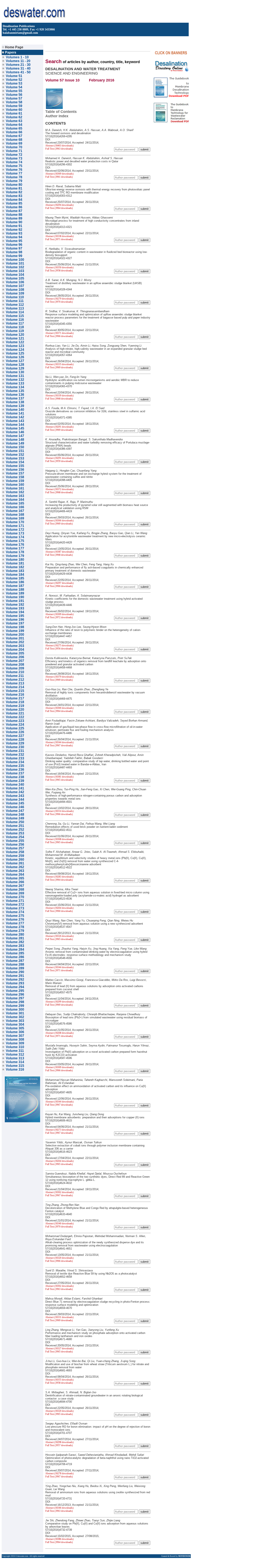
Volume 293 (15, 983)
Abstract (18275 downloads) (59, 645)
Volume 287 (15, 961)
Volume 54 (14, 87)
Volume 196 (15, 619)
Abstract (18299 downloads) (59, 1001)
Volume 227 (15, 736)
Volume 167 (15, 511)
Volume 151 (15, 451)
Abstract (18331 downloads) (59, 1317)
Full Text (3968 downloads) (59, 398)
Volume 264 (15, 874)
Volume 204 (15, 649)
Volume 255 (15, 841)
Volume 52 (14, 79)
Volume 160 (15, 484)
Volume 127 (15, 361)
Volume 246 (15, 807)
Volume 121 (15, 338)
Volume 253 (15, 833)
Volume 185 (15, 578)
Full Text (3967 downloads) (59, 745)
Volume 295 (15, 990)
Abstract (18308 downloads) (59, 839)
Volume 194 (15, 612)
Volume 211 (15, 676)
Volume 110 (15, 297)
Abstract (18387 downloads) (59, 551)
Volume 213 (15, 683)
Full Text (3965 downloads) (59, 779)
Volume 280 (15, 934)
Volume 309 (15, 1043)
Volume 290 (15, 972)
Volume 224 (15, 724)
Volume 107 (15, 286)
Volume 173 (15, 533)
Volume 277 (15, 923)
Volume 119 (15, 331)
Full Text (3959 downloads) (59, 461)
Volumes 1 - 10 (17, 57)
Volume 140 (15, 409)
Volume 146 (15, 432)
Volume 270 (15, 897)
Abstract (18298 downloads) (59, 1442)
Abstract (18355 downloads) (59, 1379)
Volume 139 (15, 406)
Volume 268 (15, 889)
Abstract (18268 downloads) (59, 1032)
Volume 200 (15, 634)
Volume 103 (15, 271)
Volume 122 (15, 342)
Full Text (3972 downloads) (59, 617)
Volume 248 (15, 814)
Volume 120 (15, 334)
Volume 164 (15, 499)
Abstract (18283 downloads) (59, 876)
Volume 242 (15, 792)
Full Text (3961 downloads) (59, 176)
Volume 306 (15, 1032)
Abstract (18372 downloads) (59, 489)
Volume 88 (14, 214)
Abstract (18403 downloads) (59, 145)
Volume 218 (15, 702)
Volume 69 (14, 143)
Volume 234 (15, 762)
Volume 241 (15, 788)
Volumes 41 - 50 (18, 72)
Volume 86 (14, 207)
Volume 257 (15, 848)
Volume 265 (15, 878)
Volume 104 (15, 274)
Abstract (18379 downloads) (59, 676)
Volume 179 (15, 556)
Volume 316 (15, 1069)
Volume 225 (15, 728)
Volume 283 (15, 946)
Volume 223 (15, 721)
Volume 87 (14, 211)
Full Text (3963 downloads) (59, 148)
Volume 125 (15, 353)
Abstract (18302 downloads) (59, 1192)
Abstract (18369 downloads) (59, 173)
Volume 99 (14, 256)
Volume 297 (15, 998)
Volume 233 (15, 758)
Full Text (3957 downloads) (59, 1445)
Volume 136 (15, 394)
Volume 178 (15, 552)
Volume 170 (15, 522)
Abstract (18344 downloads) (59, 742)
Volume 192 (15, 604)
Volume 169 (15, 518)
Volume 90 (14, 222)
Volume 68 (14, 139)
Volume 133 (15, 383)
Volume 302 (15, 1017)
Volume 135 (15, 391)
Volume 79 (14, 181)
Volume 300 (15, 1009)
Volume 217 (15, 698)
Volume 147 (15, 436)
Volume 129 (15, 368)
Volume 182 (15, 567)
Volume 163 (15, 496)
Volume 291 (15, 975)
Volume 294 (15, 987)
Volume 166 (15, 507)
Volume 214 (15, 687)
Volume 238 (15, 777)
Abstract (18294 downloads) (59, 204)
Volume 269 (15, 893)
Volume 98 (14, 252)
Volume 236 (15, 769)
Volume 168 (15, 514)
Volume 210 (15, 672)
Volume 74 (14, 162)
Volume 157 (15, 473)
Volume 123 (15, 346)
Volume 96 (14, 244)
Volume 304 (15, 1024)
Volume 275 (15, 916)
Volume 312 (15, 1054)
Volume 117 (15, 323)
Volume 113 (15, 308)
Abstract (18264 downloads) (59, 907)
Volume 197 (15, 623)
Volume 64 (14, 124)
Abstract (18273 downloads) (59, 1129)
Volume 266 (15, 882)
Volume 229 (15, 743)
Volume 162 (15, 492)
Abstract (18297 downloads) (59, 583)
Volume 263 (15, 871)
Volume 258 (15, 852)
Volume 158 (15, 477)
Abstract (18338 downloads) (59, 236)
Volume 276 (15, 919)
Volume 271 (15, 901)
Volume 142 (15, 417)
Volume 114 (15, 312)
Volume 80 (14, 184)
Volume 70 (14, 147)
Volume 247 (15, 811)
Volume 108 (15, 289)
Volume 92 (14, 229)
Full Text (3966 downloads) (59, 336)
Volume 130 (15, 372)
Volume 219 (15, 706)
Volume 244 (15, 799)
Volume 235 (15, 766)
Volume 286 (15, 957)
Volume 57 (14, 98)
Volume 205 (15, 653)
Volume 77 (14, 173)
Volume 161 (15, 488)
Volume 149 (15, 443)
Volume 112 (15, 304)
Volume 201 (15, 638)
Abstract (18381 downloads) (59, 776)
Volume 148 (15, 439)
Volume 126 (15, 357)
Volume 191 (15, 601)
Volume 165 (15, 503)
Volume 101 (15, 263)
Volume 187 (15, 586)
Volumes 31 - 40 (18, 68)
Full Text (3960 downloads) (59, 911)
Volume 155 (15, 466)
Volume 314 (15, 1062)
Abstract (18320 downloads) (59, 1257)
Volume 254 (15, 837)
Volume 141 (15, 413)
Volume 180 (15, 559)
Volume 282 (15, 942)
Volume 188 (15, 589)
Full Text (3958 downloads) (59, 270)
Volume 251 (15, 826)
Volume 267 (15, 886)
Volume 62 (14, 117)
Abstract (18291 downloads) (59, 426)
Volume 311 (15, 1050)
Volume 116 (15, 319)
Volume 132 (15, 379)
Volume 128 (15, 364)
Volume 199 (15, 631)
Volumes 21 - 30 (18, 64)
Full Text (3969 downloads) (59, 367)
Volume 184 (15, 574)
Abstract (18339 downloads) (59, 395)
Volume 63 (14, 121)
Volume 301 (15, 1013)
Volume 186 (15, 582)
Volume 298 (15, 1002)
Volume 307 (15, 1035)
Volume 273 (15, 908)
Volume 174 (15, 537)
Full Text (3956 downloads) (59, 648)
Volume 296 (15, 994)
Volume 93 (14, 233)
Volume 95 (14, 241)
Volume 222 (15, 717)
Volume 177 (15, 548)
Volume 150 (15, 447)
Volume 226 (15, 732)
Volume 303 (15, 1020)
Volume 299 (15, 1005)
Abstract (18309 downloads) (59, 614)
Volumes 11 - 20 (18, 61)
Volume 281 (15, 938)
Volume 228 (15, 739)
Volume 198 (15, 627)
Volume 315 (15, 1065)
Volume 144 (15, 424)
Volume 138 (15, 402)
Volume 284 (15, 949)
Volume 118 (15, 327)
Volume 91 (14, 226)
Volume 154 (15, 462)
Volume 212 (15, 679)
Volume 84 (14, 199)
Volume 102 (15, 267)
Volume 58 (14, 102)
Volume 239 (15, 781)
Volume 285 (15, 953)
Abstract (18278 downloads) (59, 1473)
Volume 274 (15, 912)
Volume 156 (15, 469)
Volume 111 (15, 301)
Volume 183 (15, 571)
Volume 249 (15, 818)
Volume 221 (15, 713)
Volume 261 (15, 863)
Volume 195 (15, 616)
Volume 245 (15, 803)
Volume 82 (14, 192)
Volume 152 (15, 454)
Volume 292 (15, 979)
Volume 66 (14, 132)
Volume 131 (15, 376)
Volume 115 (15, 316)
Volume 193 (15, 608)
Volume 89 (14, 218)
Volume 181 (15, 563)
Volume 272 (15, 904)
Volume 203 (15, 646)
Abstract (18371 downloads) (59, 333)
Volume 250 (15, 822)
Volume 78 (14, 177)
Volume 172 (15, 529)
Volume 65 (14, 128)
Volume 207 (15, 661)
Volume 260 (15, 859)
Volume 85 (14, 203)
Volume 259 (15, 856)
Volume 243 (15, 796)
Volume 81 (14, 188)
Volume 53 (14, 83)
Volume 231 (15, 751)
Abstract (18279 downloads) (59, 298)
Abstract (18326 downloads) (59, 936)
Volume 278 (15, 927)
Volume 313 (15, 1058)
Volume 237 (15, 773)
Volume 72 (14, 154)
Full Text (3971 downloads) (59, 239)
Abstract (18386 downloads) (59, 1539)
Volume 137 (15, 398)
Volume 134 (15, 387)
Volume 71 (14, 151)
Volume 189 (15, 593)
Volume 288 (15, 964)
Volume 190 (15, 597)
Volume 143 (15, 421)
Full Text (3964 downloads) (59, 208)
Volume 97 (14, 248)
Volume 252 (15, 829)
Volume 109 (15, 293)
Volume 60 (14, 109)
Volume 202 (15, 642)
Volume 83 (14, 196)
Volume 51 (14, 76)
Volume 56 (14, 94)
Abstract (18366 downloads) (59, 520)
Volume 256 (15, 844)
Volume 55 (14, 91)
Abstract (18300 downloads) (59, 708)
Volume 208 (15, 664)
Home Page (13, 47)
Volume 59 (14, 106)
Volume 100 (15, 259)
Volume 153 (15, 458)
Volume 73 (14, 158)
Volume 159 (15, 481)
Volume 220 (15, 709)
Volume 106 (15, 282)
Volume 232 (15, 754)
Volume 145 (15, 428)
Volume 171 (15, 526)
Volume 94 (14, 237)
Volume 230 (15, 747)
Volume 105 (15, 278)
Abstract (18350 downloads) (59, 267)
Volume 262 (15, 867)
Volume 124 (15, 349)
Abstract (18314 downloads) (59, 811)
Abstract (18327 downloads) (59, 1348)
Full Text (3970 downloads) (59, 301)
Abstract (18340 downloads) (59, 1223)
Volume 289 (15, 968)
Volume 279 (15, 931)
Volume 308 (15, 1039)
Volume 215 (15, 691)
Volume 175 (15, 541)
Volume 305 (15, 1028)
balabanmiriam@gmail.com (20, 32)
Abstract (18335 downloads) (59, 364)
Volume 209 (15, 668)
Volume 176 (15, 544)
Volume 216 (15, 694)
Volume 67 (14, 136)
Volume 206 (15, 657)
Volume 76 (14, 169)
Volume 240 (15, 784)
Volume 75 (14, 166)
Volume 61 (14, 113)
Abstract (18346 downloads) (59, 1507)
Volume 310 (15, 1047)
